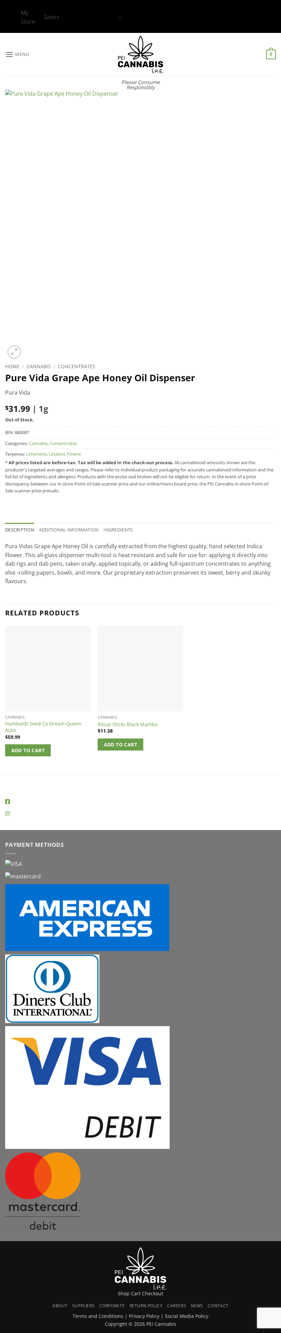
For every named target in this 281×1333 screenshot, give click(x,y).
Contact (218, 1306)
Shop (124, 1293)
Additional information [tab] (69, 530)
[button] (17, 54)
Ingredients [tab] (118, 530)
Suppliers (83, 1306)
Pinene (74, 454)
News (197, 1306)
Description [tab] (19, 530)
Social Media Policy (186, 1316)
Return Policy (146, 1306)
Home (12, 366)
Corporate (112, 1306)
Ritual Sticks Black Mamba (128, 724)
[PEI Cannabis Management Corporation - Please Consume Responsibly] (140, 54)
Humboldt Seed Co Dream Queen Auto (43, 727)
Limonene (36, 454)
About (60, 1306)
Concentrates (76, 366)
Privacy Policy (144, 1316)
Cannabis (39, 366)
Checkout (152, 1293)
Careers (176, 1306)
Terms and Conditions (98, 1316)
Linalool (57, 454)
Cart (135, 1293)
